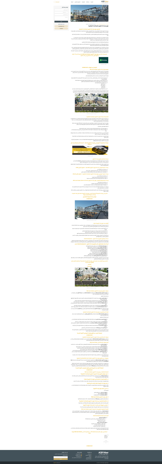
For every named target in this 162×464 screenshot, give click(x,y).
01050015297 (85, 67)
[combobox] (67, 12)
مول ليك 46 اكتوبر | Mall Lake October (101, 71)
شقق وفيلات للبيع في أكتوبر (87, 333)
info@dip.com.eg (78, 455)
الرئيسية (92, 2)
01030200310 (78, 454)
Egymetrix (55, 462)
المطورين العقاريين (77, 2)
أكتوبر (91, 375)
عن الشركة (87, 2)
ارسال (61, 21)
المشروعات (83, 2)
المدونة (72, 2)
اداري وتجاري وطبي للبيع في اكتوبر (101, 24)
